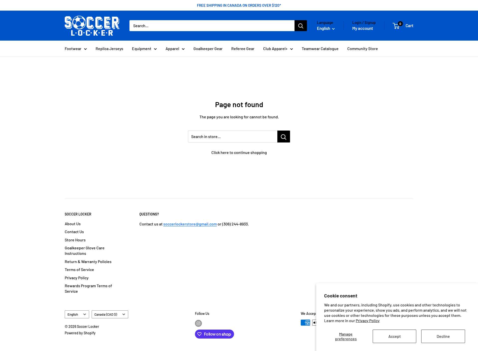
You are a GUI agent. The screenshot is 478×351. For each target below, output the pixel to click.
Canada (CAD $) (105, 314)
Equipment (141, 48)
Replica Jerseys (109, 48)
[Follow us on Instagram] (198, 323)
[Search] (301, 25)
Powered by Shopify (80, 333)
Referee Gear (242, 48)
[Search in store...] (283, 136)
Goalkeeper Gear (208, 48)
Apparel (172, 48)
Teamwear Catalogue (320, 48)
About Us (73, 223)
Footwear (73, 48)
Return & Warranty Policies (88, 261)
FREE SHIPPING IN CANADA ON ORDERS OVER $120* (239, 5)
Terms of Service (79, 269)
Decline (443, 336)
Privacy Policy (368, 320)
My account (362, 28)
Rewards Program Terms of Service (88, 288)
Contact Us (74, 231)
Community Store (362, 48)
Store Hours (75, 239)
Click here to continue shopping (239, 152)
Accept (394, 336)
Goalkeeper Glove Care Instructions (85, 250)
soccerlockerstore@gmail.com (190, 223)
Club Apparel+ (275, 48)
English (72, 314)
